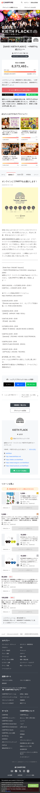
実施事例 (22, 700)
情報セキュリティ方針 (26, 746)
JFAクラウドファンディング (9, 742)
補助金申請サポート (7, 748)
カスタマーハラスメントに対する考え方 (28, 753)
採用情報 (20, 775)
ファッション (5, 656)
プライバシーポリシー (26, 740)
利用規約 (22, 734)
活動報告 (11, 175)
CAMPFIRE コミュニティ (8, 718)
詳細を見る (5, 508)
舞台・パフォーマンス (26, 665)
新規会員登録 (34, 2)
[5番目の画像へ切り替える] (36, 39)
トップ (3, 634)
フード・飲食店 (6, 650)
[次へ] (37, 23)
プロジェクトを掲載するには (10, 7)
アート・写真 (5, 665)
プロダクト (5, 647)
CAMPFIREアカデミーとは (9, 694)
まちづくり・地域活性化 (26, 644)
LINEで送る (33, 94)
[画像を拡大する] (18, 503)
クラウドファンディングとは (9, 697)
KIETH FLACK (18, 53)
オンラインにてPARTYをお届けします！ (19, 181)
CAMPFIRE (5, 715)
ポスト (8, 94)
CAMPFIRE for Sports (7, 730)
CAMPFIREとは (24, 715)
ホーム (3, 174)
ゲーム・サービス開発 (8, 659)
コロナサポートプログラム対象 (20, 56)
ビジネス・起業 (6, 662)
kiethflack (9, 453)
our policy (7, 791)
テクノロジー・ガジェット (9, 644)
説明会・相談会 (24, 694)
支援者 (20, 174)
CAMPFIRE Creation (7, 721)
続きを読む (32, 449)
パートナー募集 (30, 775)
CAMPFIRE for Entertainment (9, 727)
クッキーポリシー (24, 757)
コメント (36, 174)
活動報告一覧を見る (20, 405)
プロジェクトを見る (20, 410)
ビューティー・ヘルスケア (27, 662)
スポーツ (22, 653)
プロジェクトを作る (7, 680)
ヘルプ (21, 724)
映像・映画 (23, 656)
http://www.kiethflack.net (13, 456)
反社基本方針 (23, 749)
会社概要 (10, 775)
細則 (21, 737)
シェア (21, 94)
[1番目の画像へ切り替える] (4, 39)
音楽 (26, 53)
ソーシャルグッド (6, 668)
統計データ (23, 703)
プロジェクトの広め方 (8, 703)
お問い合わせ (23, 727)
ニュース (22, 721)
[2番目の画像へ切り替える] (12, 39)
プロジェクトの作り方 (8, 700)
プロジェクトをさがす (12, 634)
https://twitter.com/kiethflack (14, 460)
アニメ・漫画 (5, 653)
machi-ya (4, 745)
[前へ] (2, 23)
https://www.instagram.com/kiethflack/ (17, 463)
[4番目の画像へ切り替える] (28, 39)
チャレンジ (23, 650)
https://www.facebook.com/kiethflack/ (17, 466)
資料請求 (4, 683)
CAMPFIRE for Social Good (9, 724)
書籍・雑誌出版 (24, 659)
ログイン (26, 2)
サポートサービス (24, 697)
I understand (33, 785)
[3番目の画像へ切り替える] (20, 39)
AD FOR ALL (5, 736)
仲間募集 (28, 174)
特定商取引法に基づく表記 (27, 743)
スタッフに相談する (25, 680)
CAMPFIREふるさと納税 (8, 733)
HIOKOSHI (4, 739)
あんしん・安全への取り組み (27, 718)
